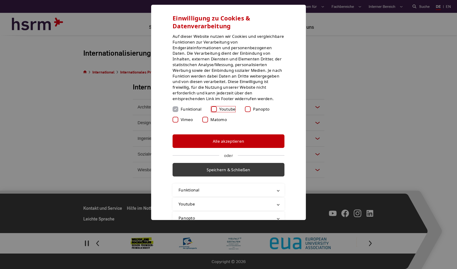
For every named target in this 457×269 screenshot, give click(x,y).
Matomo (218, 119)
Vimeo (187, 119)
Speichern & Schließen (228, 169)
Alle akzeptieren (228, 141)
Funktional (191, 109)
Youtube (227, 109)
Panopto (261, 109)
